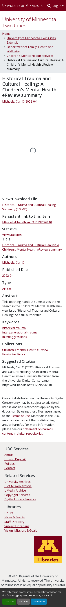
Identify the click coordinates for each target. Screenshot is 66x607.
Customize (39, 601)
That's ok (9, 601)
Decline (23, 601)
